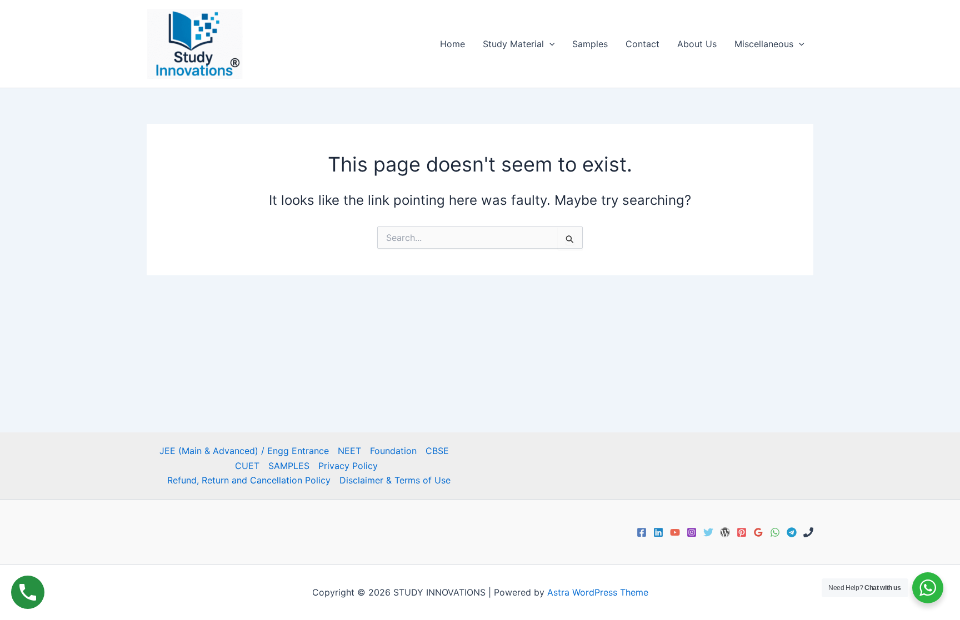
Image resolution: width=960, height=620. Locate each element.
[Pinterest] (742, 532)
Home (452, 43)
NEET (349, 450)
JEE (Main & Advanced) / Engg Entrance (244, 450)
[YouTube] (675, 532)
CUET (247, 465)
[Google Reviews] (758, 532)
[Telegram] (792, 532)
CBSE (437, 450)
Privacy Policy (348, 465)
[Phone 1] (808, 532)
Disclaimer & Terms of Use (395, 480)
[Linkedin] (658, 532)
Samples (590, 43)
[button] (549, 44)
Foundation (393, 450)
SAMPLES (288, 465)
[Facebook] (642, 532)
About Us (697, 43)
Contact (642, 43)
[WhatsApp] (775, 532)
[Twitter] (708, 532)
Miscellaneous (763, 43)
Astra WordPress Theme (597, 592)
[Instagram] (692, 532)
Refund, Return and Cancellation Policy (249, 480)
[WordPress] (725, 532)
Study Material (513, 43)
